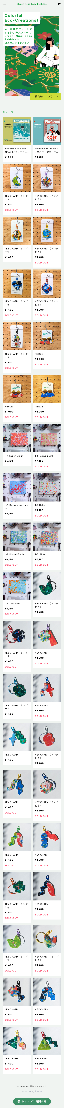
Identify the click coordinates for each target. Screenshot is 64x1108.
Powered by (28, 1091)
